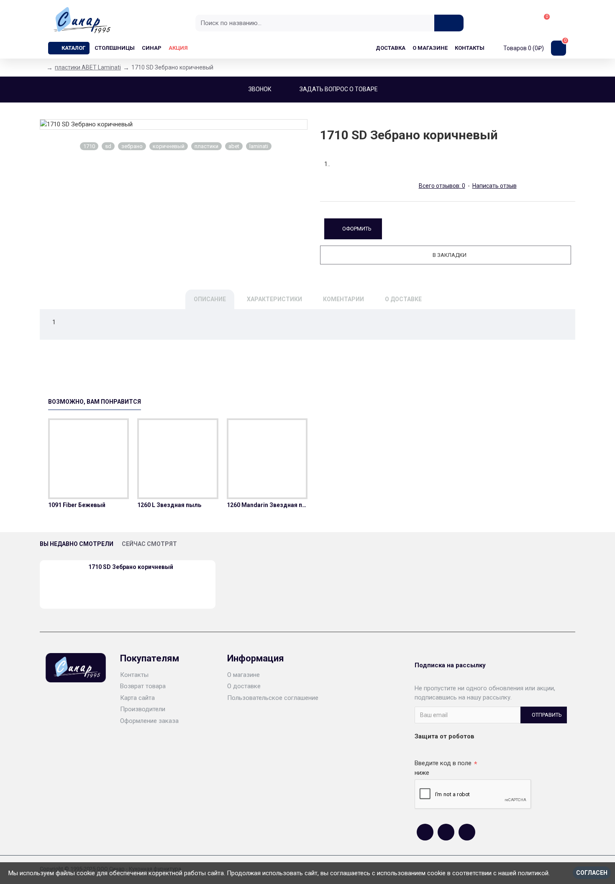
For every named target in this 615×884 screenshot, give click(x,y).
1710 (89, 146)
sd (108, 146)
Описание (210, 299)
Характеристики (274, 299)
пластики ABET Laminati (88, 67)
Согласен (591, 872)
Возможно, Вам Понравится (94, 401)
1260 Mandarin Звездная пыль (267, 505)
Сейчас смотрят (149, 544)
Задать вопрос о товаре (339, 89)
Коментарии (343, 299)
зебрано (132, 146)
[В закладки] (88, 497)
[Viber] (467, 832)
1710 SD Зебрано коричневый (130, 567)
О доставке (403, 299)
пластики (206, 146)
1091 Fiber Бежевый (76, 505)
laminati (258, 146)
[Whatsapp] (446, 832)
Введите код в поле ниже (443, 767)
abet (233, 146)
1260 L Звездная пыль (169, 505)
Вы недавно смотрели (76, 544)
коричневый (168, 146)
